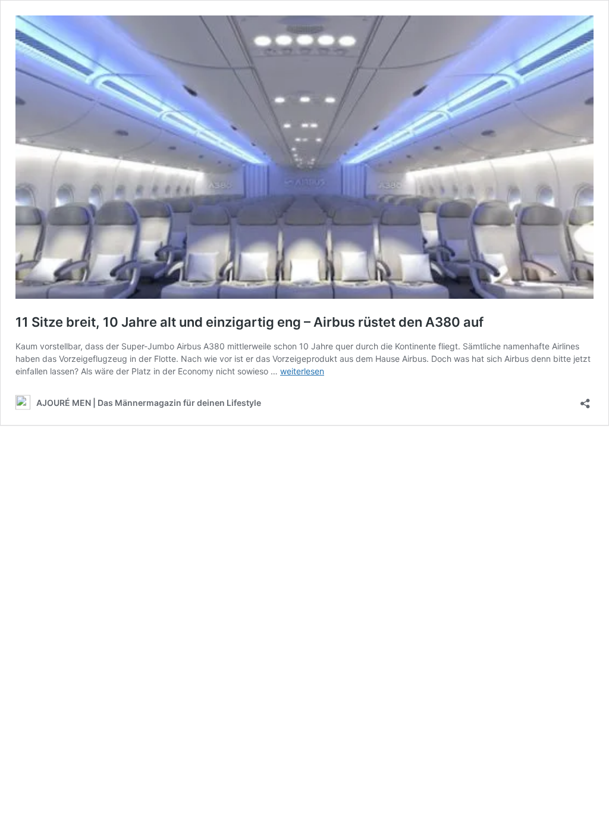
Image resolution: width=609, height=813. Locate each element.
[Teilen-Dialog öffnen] (585, 399)
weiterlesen (302, 371)
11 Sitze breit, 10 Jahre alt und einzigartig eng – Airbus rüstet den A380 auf (249, 322)
